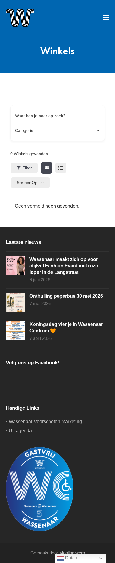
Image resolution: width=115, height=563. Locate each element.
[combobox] (55, 130)
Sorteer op (27, 182)
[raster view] (46, 168)
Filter (27, 167)
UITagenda (20, 430)
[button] (106, 17)
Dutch (70, 557)
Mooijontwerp (72, 553)
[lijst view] (61, 168)
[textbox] (24, 130)
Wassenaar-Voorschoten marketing (45, 421)
